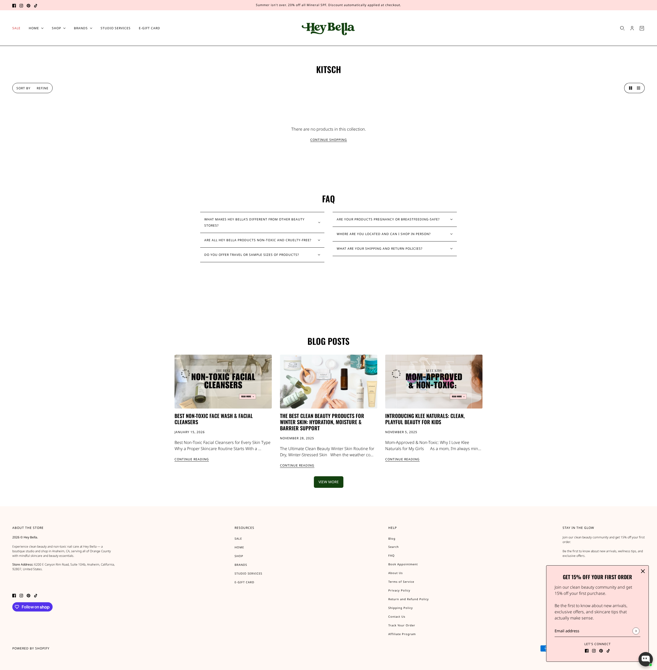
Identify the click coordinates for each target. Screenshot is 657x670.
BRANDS (241, 565)
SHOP (239, 556)
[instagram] (21, 5)
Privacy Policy (399, 590)
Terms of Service (401, 582)
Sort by (23, 88)
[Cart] (642, 28)
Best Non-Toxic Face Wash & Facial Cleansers (214, 419)
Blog (391, 538)
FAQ (391, 555)
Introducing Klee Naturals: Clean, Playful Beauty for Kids (425, 419)
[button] (629, 88)
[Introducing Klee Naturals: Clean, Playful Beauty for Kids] (433, 382)
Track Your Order (401, 625)
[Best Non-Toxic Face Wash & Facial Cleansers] (223, 382)
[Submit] (635, 630)
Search (393, 547)
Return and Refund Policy (408, 599)
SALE (238, 538)
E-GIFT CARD (244, 582)
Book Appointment (403, 564)
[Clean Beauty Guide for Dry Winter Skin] (328, 382)
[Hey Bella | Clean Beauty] (329, 28)
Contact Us (396, 616)
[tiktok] (36, 5)
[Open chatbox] (646, 659)
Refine (43, 88)
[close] (642, 571)
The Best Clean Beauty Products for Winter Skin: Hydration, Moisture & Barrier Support (322, 422)
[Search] (622, 28)
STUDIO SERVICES (248, 573)
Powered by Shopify (31, 648)
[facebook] (14, 5)
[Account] (632, 28)
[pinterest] (28, 5)
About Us (395, 573)
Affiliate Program (402, 634)
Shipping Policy (400, 608)
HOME (239, 547)
